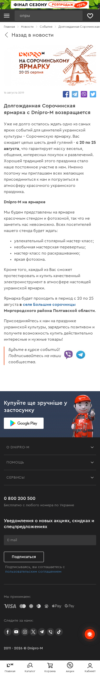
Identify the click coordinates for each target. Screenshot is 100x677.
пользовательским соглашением (33, 571)
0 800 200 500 (19, 498)
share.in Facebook (66, 94)
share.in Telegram (75, 94)
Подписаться (24, 557)
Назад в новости (33, 35)
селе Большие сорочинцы (49, 304)
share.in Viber (84, 94)
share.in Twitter (93, 94)
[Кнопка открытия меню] (6, 15)
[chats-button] (90, 634)
